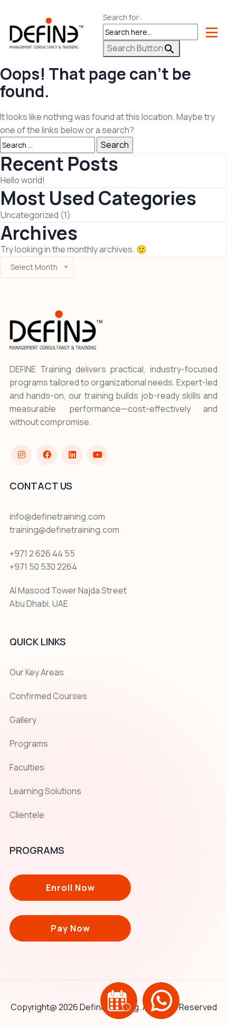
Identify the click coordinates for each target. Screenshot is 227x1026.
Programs (29, 743)
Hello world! (23, 180)
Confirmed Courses (48, 696)
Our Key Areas (37, 672)
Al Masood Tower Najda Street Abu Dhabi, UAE (68, 597)
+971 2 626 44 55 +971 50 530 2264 (43, 560)
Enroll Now (70, 887)
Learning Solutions (45, 791)
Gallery (23, 720)
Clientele (27, 815)
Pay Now (70, 928)
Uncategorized (30, 215)
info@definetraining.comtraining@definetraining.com (64, 523)
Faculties (27, 767)
